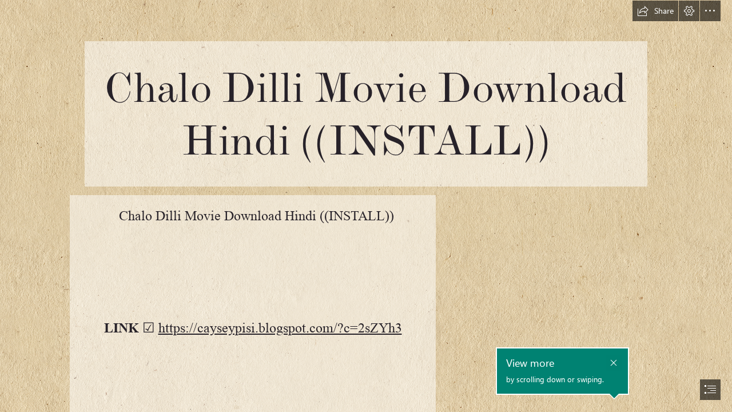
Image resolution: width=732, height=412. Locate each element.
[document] (366, 206)
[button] (655, 11)
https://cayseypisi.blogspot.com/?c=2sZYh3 (280, 328)
